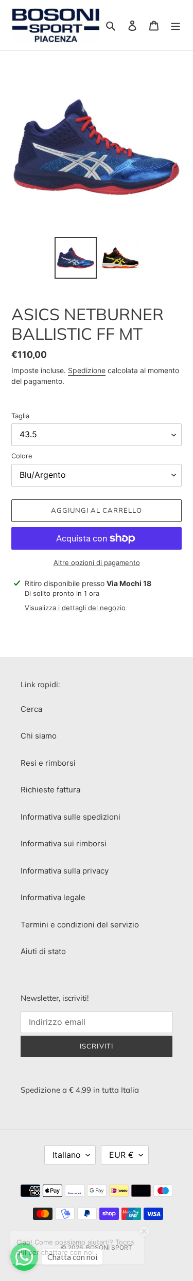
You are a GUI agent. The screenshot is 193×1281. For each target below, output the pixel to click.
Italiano (66, 1155)
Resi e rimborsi (48, 763)
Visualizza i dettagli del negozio (75, 608)
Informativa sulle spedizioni (70, 817)
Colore (21, 456)
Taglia (20, 416)
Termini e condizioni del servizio (80, 924)
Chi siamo (39, 736)
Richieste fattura (50, 789)
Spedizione (87, 370)
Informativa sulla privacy (65, 871)
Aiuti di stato (43, 951)
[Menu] (175, 25)
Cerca (31, 709)
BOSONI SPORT (109, 1247)
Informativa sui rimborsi (64, 843)
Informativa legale (53, 897)
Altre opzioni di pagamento (97, 562)
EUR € (121, 1155)
